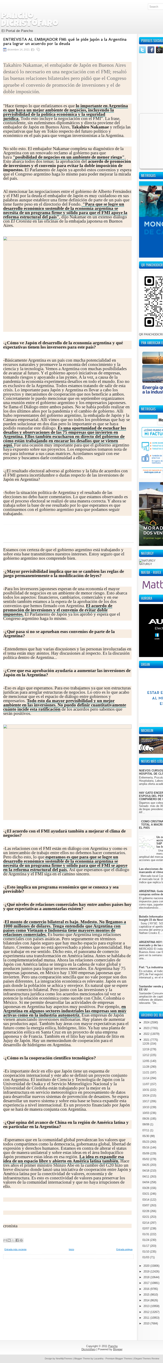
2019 (146, 1271)
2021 (146, 1039)
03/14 (146, 1199)
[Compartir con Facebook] (17, 1240)
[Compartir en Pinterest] (21, 1240)
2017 (146, 1283)
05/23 (146, 1141)
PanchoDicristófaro (29, 20)
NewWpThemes (64, 1358)
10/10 (146, 1107)
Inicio (71, 1249)
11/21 (146, 1072)
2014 (146, 1300)
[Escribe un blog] (9, 1240)
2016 (146, 1288)
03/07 (146, 1205)
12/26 (146, 1043)
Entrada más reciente (15, 1249)
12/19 (146, 1049)
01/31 (146, 1234)
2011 (146, 1317)
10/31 (146, 1089)
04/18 (146, 1170)
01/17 (146, 1245)
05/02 (146, 1159)
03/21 (146, 1193)
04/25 (146, 1164)
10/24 (146, 1095)
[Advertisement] (68, 1288)
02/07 (146, 1228)
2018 (146, 1277)
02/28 (146, 1211)
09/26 (146, 1118)
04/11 (146, 1176)
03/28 (146, 1188)
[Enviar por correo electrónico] (5, 1240)
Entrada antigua (124, 1249)
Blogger (117, 1349)
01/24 (146, 1240)
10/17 (146, 1101)
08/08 (146, 1124)
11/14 (146, 1078)
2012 (146, 1312)
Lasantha (98, 1358)
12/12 (146, 1055)
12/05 (146, 1061)
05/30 (146, 1136)
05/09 (146, 1153)
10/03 (146, 1113)
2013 (146, 1306)
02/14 (146, 1222)
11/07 (146, 1084)
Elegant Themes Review (146, 1358)
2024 (146, 1022)
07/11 (146, 1130)
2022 (146, 1033)
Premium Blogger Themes (118, 1358)
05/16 (146, 1147)
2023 (146, 1028)
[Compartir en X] (13, 1240)
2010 (146, 1323)
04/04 (146, 1182)
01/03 (146, 1257)
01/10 (146, 1251)
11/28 (146, 1066)
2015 (146, 1294)
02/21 (146, 1216)
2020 (146, 1265)
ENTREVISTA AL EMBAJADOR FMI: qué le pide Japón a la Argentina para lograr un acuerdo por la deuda (64, 41)
